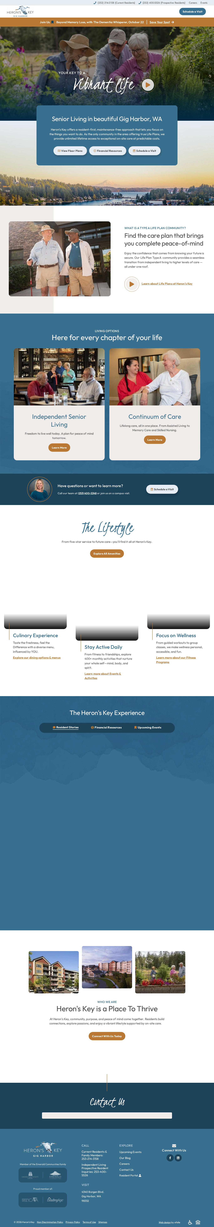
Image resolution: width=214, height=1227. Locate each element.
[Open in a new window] (30, 1175)
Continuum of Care (154, 416)
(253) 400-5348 (87, 493)
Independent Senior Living (59, 420)
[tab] (65, 728)
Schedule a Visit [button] (192, 11)
